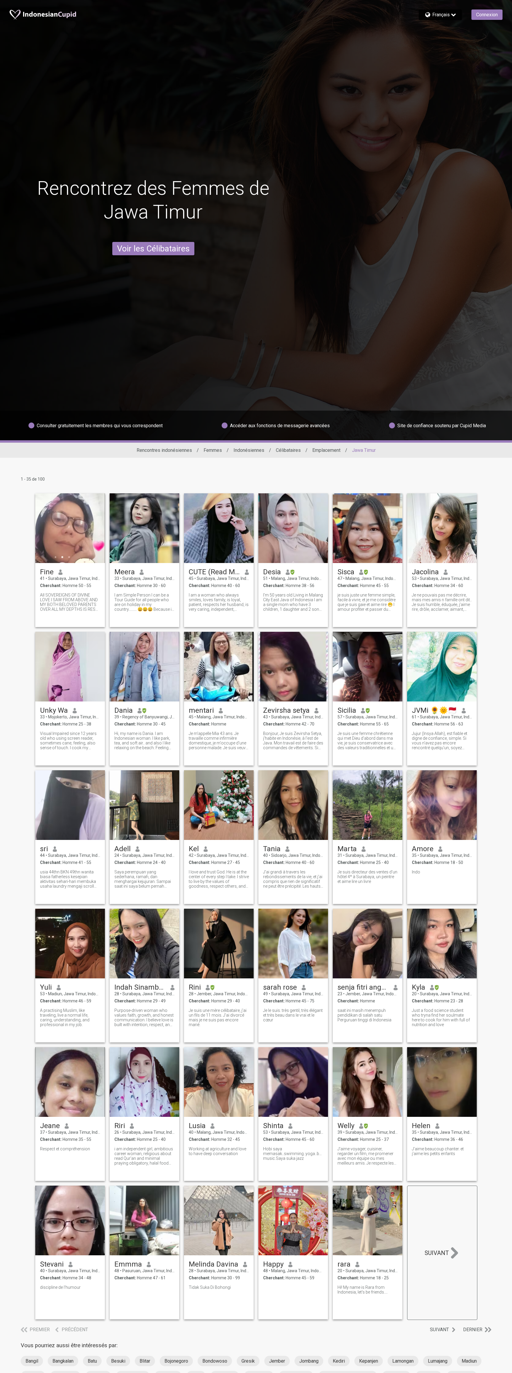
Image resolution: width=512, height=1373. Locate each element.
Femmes (213, 450)
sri (44, 849)
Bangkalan (62, 1361)
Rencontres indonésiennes (164, 450)
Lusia (197, 1126)
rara (344, 1264)
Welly (345, 1126)
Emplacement (326, 450)
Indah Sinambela (140, 987)
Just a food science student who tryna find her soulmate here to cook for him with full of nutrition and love (441, 1017)
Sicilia (346, 710)
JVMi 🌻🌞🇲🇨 (434, 710)
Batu (92, 1361)
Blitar (145, 1361)
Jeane (50, 1126)
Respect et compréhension (65, 1148)
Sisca (345, 572)
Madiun (469, 1361)
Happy (273, 1264)
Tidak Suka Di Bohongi (210, 1287)
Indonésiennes (248, 450)
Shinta (273, 1126)
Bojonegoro (176, 1361)
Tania (272, 849)
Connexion (487, 14)
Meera (124, 572)
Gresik (248, 1361)
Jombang (309, 1361)
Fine (47, 572)
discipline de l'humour (60, 1287)
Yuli (46, 987)
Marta (347, 849)
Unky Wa (54, 710)
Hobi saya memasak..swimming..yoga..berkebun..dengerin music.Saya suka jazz (293, 1153)
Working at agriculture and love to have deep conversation (217, 1151)
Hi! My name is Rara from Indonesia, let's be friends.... (362, 1289)
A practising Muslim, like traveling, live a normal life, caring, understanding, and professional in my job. (64, 1017)
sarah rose (280, 987)
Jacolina (425, 572)
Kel (194, 849)
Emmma (128, 1264)
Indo (416, 872)
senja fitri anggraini (363, 987)
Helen (421, 1126)
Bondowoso (214, 1361)
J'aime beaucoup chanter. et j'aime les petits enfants (438, 1151)
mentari (201, 710)
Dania (123, 710)
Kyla (418, 987)
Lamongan (403, 1361)
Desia (272, 572)
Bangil (31, 1361)
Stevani (52, 1264)
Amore (422, 849)
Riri (119, 1126)
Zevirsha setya (286, 710)
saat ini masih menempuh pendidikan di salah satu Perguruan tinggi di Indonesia (364, 1015)
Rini (195, 987)
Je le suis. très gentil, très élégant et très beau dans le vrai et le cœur (293, 1015)
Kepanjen (368, 1361)
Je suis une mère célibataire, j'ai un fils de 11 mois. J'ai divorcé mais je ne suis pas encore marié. (218, 1017)
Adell (122, 849)
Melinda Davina (213, 1264)
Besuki (118, 1361)
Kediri (339, 1361)
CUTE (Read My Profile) (214, 572)
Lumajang (437, 1361)
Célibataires (288, 450)
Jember (277, 1361)
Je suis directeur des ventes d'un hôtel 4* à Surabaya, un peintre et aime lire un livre (367, 877)
